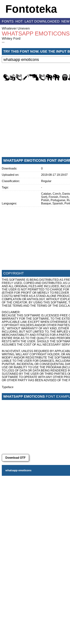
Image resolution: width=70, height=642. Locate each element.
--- (3, 42)
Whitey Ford (11, 38)
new (65, 21)
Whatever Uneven (16, 28)
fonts (8, 21)
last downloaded (42, 21)
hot (19, 21)
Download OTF (15, 457)
